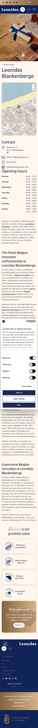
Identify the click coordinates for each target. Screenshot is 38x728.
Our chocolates (7, 657)
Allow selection (19, 399)
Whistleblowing (19, 706)
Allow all (19, 393)
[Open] (34, 9)
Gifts (3, 664)
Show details (26, 386)
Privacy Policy (19, 703)
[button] (19, 107)
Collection (5, 660)
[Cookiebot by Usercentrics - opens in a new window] (27, 321)
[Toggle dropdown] (35, 2)
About (4, 667)
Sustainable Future (8, 671)
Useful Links (6, 674)
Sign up (17, 625)
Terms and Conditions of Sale (19, 700)
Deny (19, 405)
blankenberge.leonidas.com (18, 167)
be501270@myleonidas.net (18, 157)
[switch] (33, 364)
